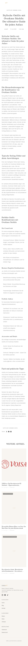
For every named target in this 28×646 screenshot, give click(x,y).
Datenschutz (5, 632)
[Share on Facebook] (8, 431)
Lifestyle (4, 621)
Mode (3, 618)
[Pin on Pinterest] (11, 431)
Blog (3, 605)
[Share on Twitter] (6, 431)
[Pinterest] (5, 595)
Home (3, 602)
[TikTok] (7, 595)
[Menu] (24, 2)
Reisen (3, 616)
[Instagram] (2, 595)
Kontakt (3, 608)
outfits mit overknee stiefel (14, 10)
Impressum (4, 629)
